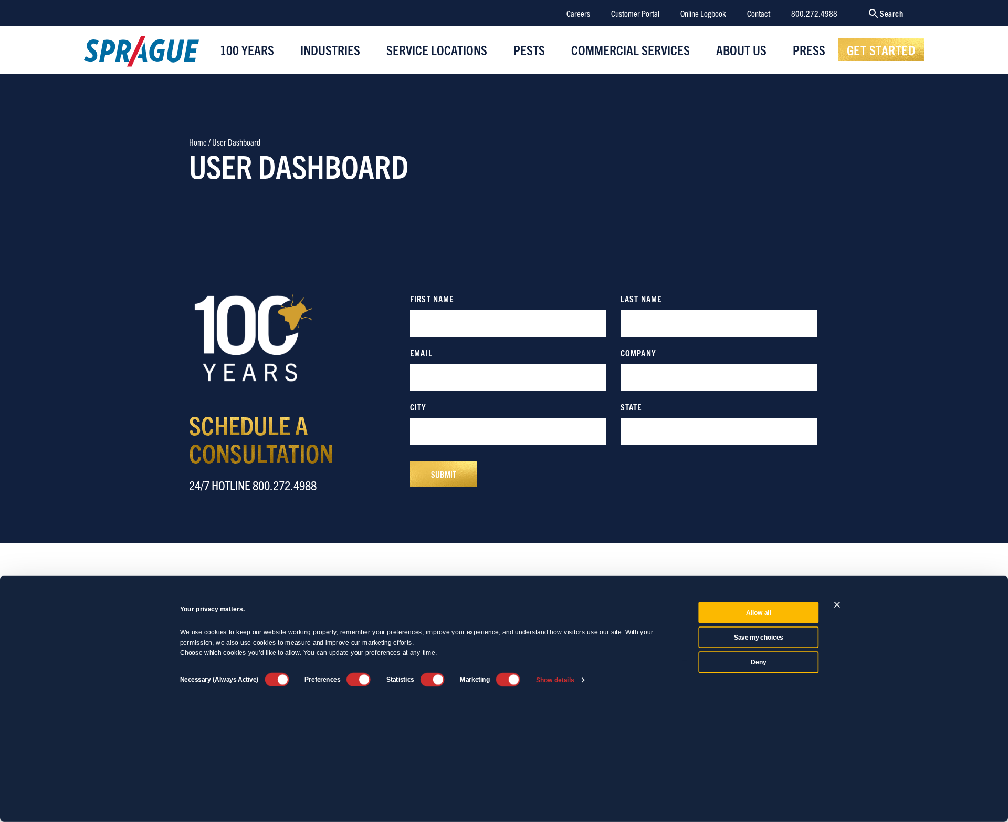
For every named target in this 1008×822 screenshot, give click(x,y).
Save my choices (758, 637)
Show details (555, 679)
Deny (758, 662)
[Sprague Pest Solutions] (141, 53)
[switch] (358, 679)
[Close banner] (837, 605)
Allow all (758, 612)
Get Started (881, 49)
